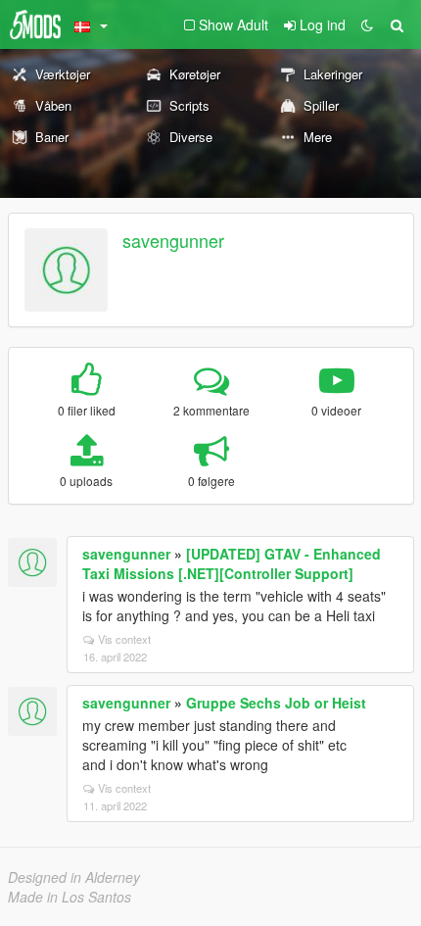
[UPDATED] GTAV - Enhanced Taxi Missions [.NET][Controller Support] (231, 563)
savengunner (173, 240)
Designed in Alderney (74, 877)
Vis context (124, 639)
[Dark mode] (367, 24)
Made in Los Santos (69, 896)
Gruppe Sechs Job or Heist (276, 702)
